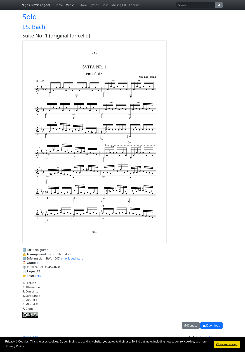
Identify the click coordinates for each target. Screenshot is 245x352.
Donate (192, 325)
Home (59, 5)
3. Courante (30, 291)
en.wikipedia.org (72, 258)
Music (70, 5)
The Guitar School (36, 5)
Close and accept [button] (226, 344)
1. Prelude (29, 283)
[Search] (219, 5)
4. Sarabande (31, 296)
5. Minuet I (29, 300)
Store (83, 5)
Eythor (94, 5)
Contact (134, 5)
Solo (29, 17)
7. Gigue (28, 309)
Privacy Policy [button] (15, 346)
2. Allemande (31, 287)
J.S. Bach (33, 27)
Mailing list (118, 5)
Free (38, 276)
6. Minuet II (30, 304)
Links (105, 5)
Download (213, 325)
